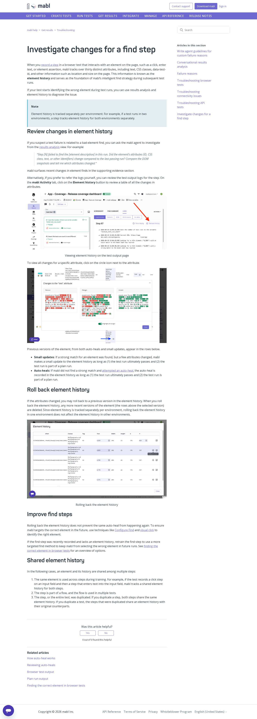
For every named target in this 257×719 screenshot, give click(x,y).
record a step (49, 65)
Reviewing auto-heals (41, 665)
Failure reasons (187, 73)
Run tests (85, 16)
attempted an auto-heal (117, 371)
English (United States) (210, 711)
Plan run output (37, 679)
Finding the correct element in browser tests (56, 685)
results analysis (49, 147)
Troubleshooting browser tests (194, 83)
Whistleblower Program (176, 712)
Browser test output (40, 672)
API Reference (173, 16)
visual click (147, 530)
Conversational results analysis (192, 64)
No (106, 633)
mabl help (32, 30)
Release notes (200, 16)
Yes (88, 633)
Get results (107, 16)
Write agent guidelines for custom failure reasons (194, 53)
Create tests (61, 16)
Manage (150, 16)
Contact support (181, 6)
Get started (36, 16)
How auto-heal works (41, 658)
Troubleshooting (65, 30)
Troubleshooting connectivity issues (189, 94)
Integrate (131, 16)
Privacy (153, 712)
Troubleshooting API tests (191, 105)
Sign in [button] (222, 6)
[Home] (38, 6)
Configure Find (124, 530)
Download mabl (206, 6)
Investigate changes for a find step (193, 116)
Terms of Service (135, 712)
